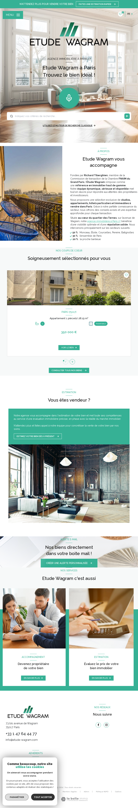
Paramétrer (17, 797)
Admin (86, 791)
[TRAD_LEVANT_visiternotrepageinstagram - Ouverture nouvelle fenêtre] (106, 725)
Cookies (118, 792)
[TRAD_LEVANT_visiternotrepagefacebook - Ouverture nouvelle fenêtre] (98, 725)
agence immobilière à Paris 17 (104, 221)
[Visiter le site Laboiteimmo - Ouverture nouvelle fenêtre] (74, 799)
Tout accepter (43, 797)
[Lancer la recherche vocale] (69, 97)
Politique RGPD (102, 791)
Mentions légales (70, 791)
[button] (72, 361)
